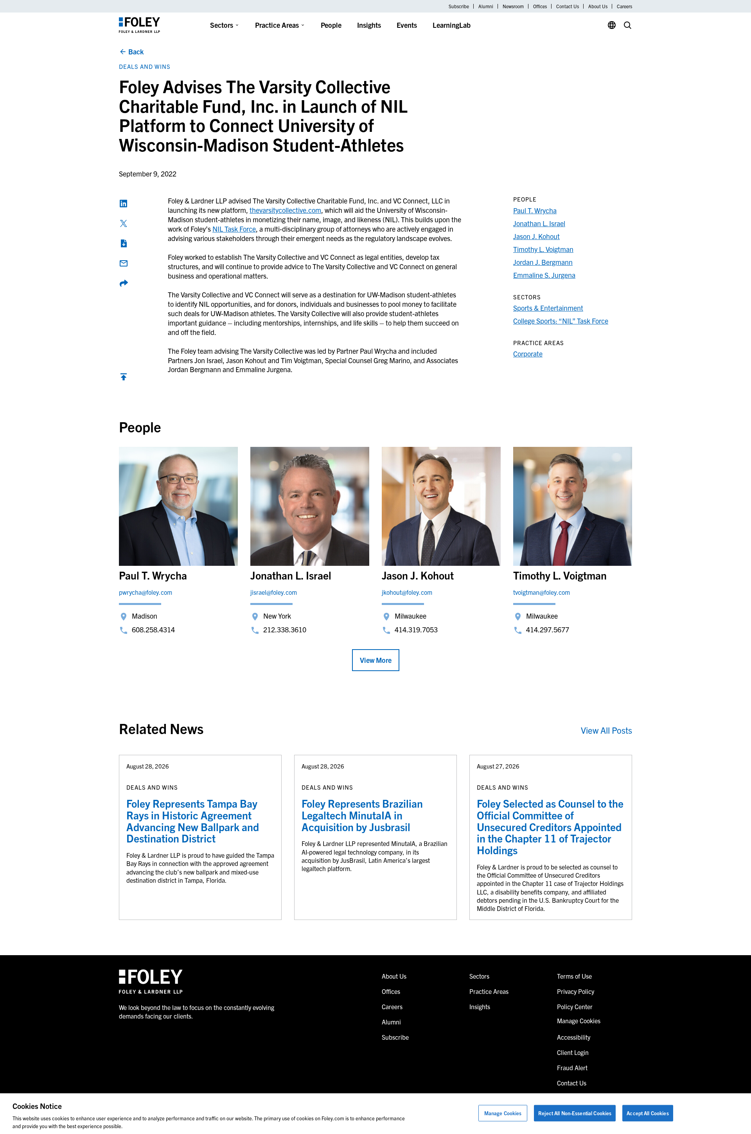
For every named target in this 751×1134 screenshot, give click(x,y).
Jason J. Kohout (536, 236)
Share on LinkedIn (123, 203)
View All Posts (606, 730)
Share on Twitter (123, 223)
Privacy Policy (575, 991)
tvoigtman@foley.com (541, 592)
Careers (624, 6)
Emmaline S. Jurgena (544, 274)
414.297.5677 (547, 629)
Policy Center (575, 1006)
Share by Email (123, 263)
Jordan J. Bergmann (543, 261)
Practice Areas (277, 24)
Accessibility (573, 1037)
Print (123, 243)
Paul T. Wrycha (535, 210)
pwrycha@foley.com (145, 592)
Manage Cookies (503, 1113)
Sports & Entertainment (548, 307)
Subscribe (459, 6)
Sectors (221, 24)
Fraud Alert (572, 1067)
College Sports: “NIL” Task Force (560, 320)
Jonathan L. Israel (539, 223)
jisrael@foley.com (273, 592)
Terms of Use (574, 976)
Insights (369, 24)
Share (123, 283)
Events (407, 24)
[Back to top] (123, 378)
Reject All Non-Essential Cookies (574, 1113)
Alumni (485, 6)
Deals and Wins (145, 66)
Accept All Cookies (647, 1113)
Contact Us (567, 6)
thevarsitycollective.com (285, 209)
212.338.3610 (284, 629)
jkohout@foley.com (407, 592)
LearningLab (452, 24)
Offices (540, 6)
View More (376, 659)
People (331, 24)
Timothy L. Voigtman (543, 249)
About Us (597, 6)
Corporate (528, 353)
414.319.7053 (416, 629)
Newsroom (513, 6)
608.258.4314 (153, 629)
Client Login (573, 1052)
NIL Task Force (234, 228)
